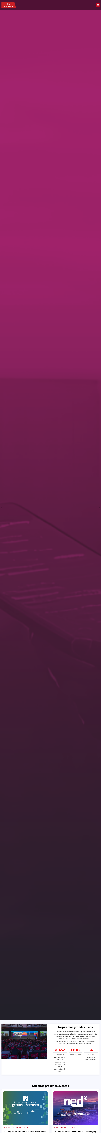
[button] (98, 5)
